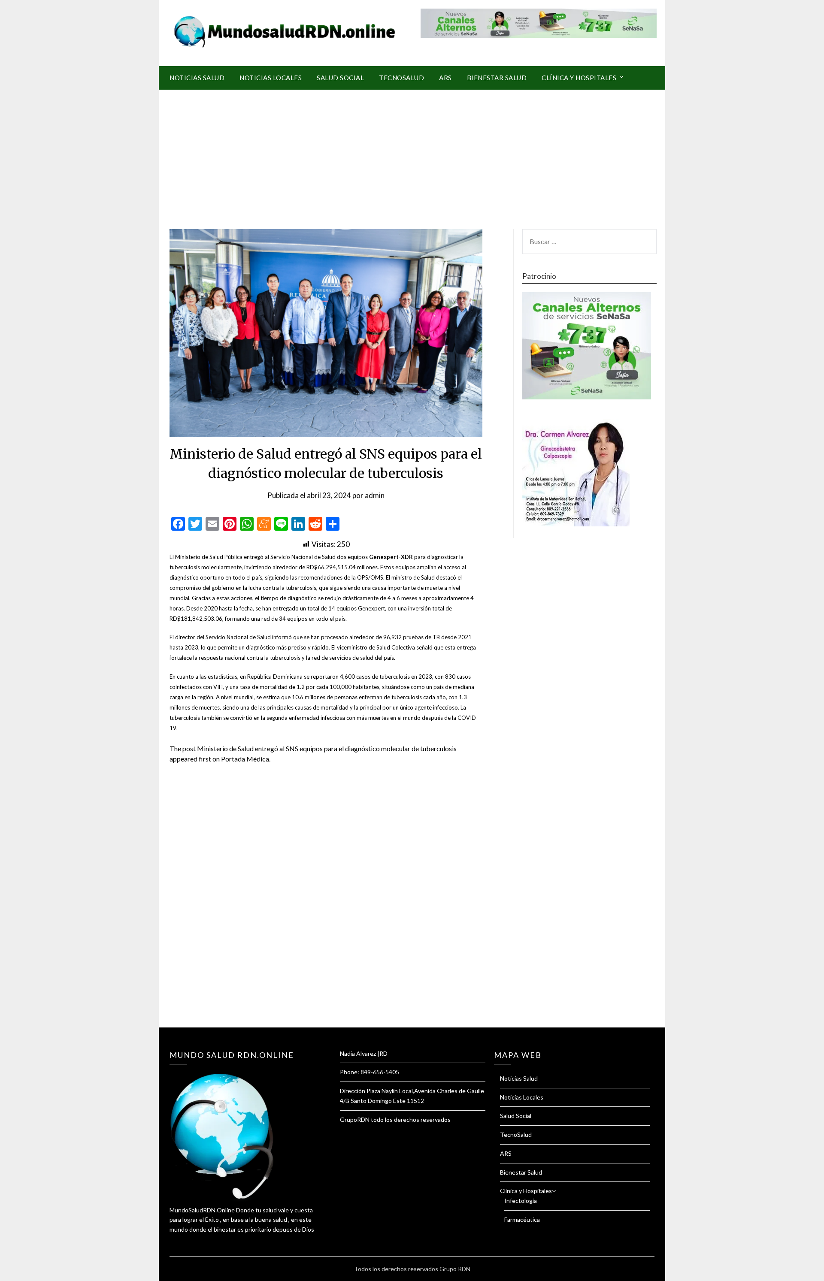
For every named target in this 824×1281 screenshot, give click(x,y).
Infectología (520, 1200)
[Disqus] (326, 906)
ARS (445, 78)
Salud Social (340, 78)
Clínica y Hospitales (579, 78)
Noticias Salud (197, 78)
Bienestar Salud (497, 78)
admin (375, 495)
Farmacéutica (522, 1219)
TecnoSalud (401, 78)
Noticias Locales (270, 78)
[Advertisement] (412, 154)
